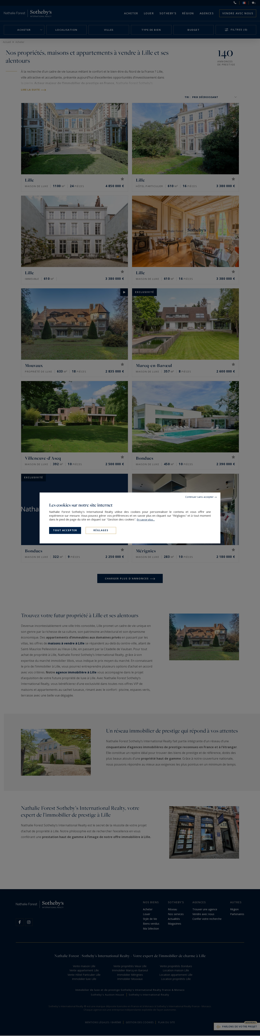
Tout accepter (65, 530)
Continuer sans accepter (199, 497)
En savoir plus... (146, 519)
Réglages (100, 530)
